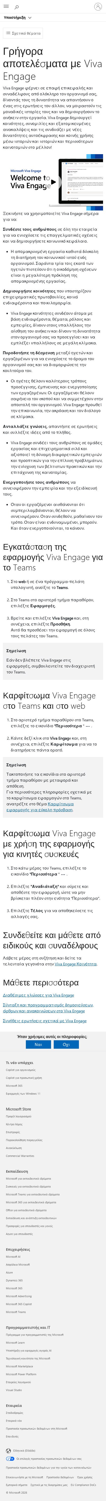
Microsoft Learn (15, 1342)
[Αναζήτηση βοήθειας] (17, 6)
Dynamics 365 (14, 1280)
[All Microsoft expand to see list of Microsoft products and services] (6, 7)
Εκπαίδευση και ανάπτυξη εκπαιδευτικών (31, 1218)
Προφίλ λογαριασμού (18, 1116)
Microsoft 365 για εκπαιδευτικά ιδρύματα (31, 1202)
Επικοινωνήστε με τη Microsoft (24, 1477)
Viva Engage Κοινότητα (76, 963)
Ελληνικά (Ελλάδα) (24, 1450)
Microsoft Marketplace (19, 1366)
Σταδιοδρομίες (14, 1413)
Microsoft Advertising (19, 1296)
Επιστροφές (13, 1132)
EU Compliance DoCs (83, 1485)
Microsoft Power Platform (21, 1374)
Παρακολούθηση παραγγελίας (24, 1140)
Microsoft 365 (14, 1085)
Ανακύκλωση (14, 1148)
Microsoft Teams (16, 1312)
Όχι (66, 1044)
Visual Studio (14, 1390)
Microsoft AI (13, 1256)
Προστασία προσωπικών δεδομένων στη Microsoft (36, 1428)
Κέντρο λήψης (14, 1124)
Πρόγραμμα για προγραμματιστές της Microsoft (35, 1334)
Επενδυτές (12, 1436)
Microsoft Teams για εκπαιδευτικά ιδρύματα (33, 1194)
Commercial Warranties (20, 1156)
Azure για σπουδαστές (19, 1234)
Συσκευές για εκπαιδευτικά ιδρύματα (28, 1186)
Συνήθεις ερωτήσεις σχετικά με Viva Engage (45, 1020)
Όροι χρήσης (84, 1477)
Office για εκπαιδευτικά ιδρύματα (26, 1210)
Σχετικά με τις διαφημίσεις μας (49, 1485)
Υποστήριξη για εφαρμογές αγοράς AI (29, 1350)
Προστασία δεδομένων (60, 1477)
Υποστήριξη (15, 17)
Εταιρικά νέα (14, 1420)
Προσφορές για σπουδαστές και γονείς (29, 1226)
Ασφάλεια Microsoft (18, 1264)
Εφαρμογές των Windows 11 (23, 1093)
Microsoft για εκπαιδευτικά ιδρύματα (28, 1178)
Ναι (38, 1044)
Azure (9, 1272)
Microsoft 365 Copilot (19, 1304)
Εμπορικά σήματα (16, 1485)
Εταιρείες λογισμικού (18, 1382)
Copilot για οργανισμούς (20, 1070)
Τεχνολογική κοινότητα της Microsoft (28, 1358)
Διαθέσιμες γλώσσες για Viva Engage (38, 995)
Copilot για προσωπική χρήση (24, 1078)
